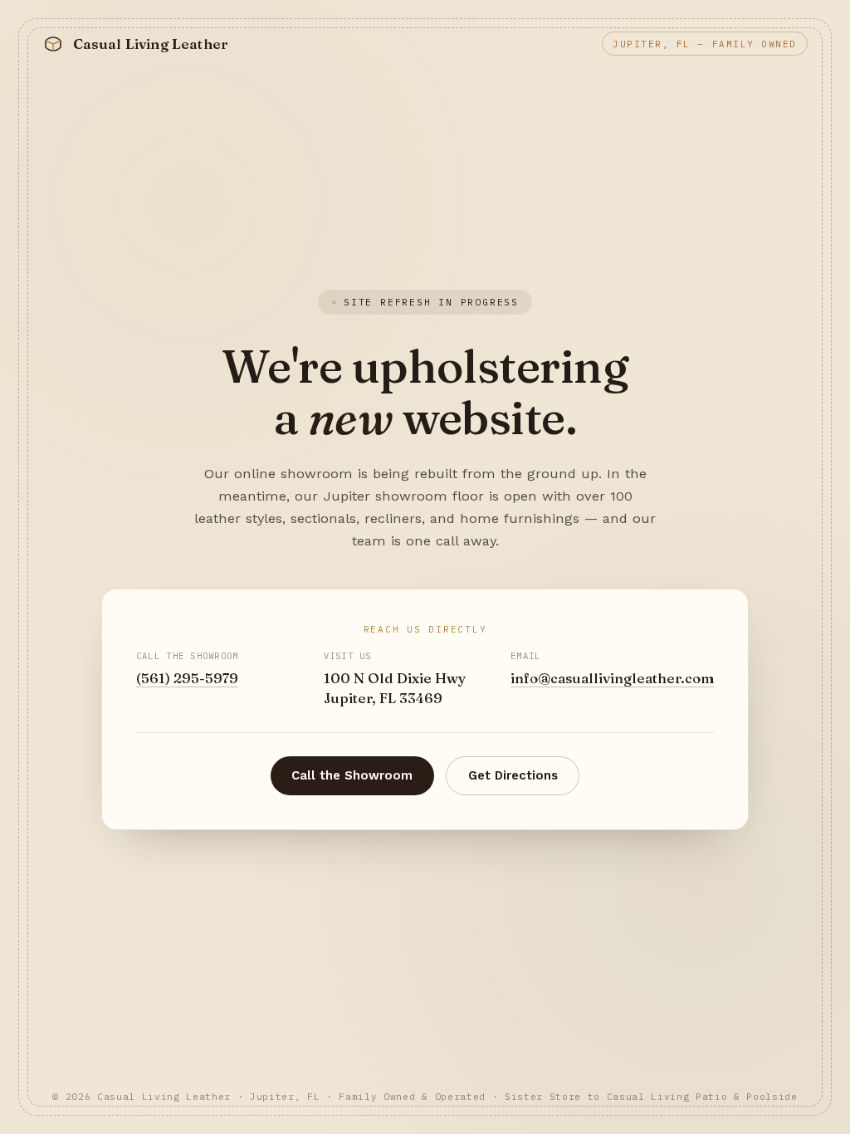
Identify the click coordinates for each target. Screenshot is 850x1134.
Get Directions (513, 775)
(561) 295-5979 (187, 678)
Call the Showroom (352, 775)
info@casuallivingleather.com (612, 678)
